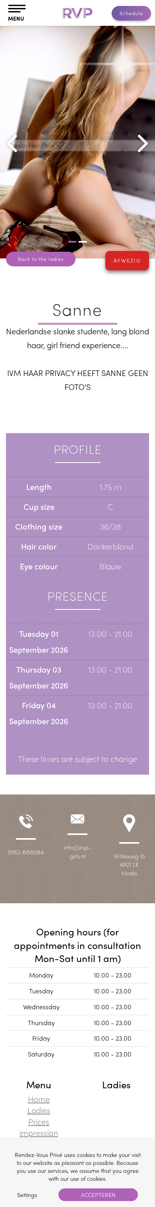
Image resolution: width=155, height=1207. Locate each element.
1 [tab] (72, 242)
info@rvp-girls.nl (77, 851)
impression (38, 1132)
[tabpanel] (77, 142)
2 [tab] (83, 242)
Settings (27, 1195)
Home (39, 1099)
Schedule (131, 13)
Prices (38, 1121)
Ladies (38, 1110)
